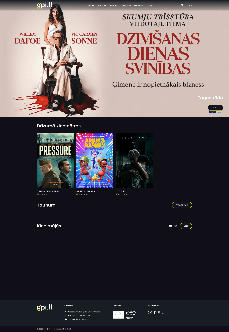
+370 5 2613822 (83, 315)
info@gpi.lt (81, 319)
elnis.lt (68, 329)
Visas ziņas (182, 205)
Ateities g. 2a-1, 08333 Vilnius (88, 312)
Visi (186, 226)
